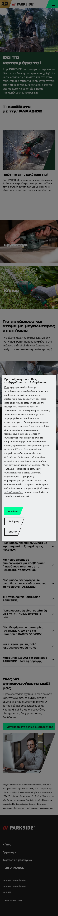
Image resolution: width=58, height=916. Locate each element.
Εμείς (6, 387)
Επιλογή (13, 532)
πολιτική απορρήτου (13, 492)
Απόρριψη (14, 521)
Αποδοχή (13, 511)
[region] (29, 458)
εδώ (27, 496)
